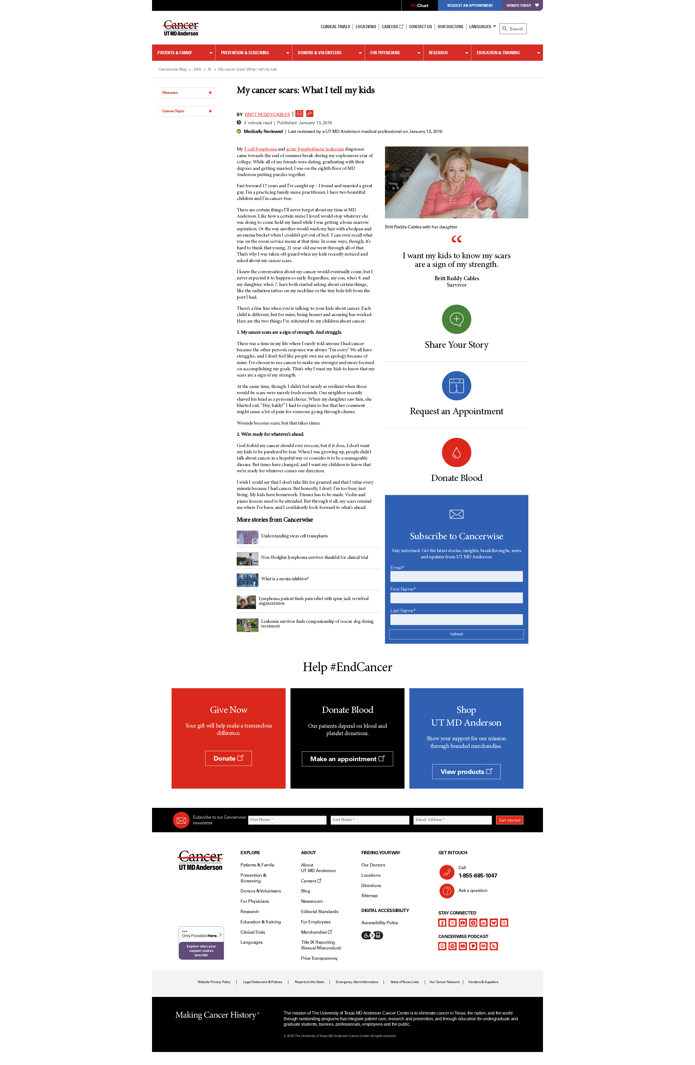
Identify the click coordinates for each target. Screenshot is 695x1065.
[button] (299, 112)
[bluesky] (494, 923)
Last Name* (403, 611)
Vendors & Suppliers (483, 982)
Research (438, 52)
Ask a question (473, 890)
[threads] (504, 923)
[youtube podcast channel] (463, 946)
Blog (305, 891)
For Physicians (385, 52)
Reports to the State (309, 982)
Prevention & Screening (245, 52)
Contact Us (420, 26)
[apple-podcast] (442, 946)
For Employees (316, 921)
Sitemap (369, 895)
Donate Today (519, 5)
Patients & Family (174, 52)
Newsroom (312, 901)
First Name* (403, 589)
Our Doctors (450, 26)
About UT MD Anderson (318, 867)
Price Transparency (319, 958)
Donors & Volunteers (319, 52)
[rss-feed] (494, 946)
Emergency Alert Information (357, 982)
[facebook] (442, 923)
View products (463, 772)
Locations (370, 875)
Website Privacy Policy (214, 982)
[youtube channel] (463, 923)
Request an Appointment (470, 5)
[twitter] (452, 923)
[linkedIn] (483, 923)
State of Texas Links (405, 982)
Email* (397, 568)
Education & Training (498, 52)
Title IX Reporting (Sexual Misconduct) (321, 945)
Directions (371, 885)
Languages (480, 26)
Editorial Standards (320, 911)
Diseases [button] (170, 92)
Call (478, 872)
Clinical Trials (335, 26)
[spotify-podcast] (452, 946)
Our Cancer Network (444, 982)
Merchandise (314, 932)
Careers (390, 26)
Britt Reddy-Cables (267, 114)
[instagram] (473, 923)
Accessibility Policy (379, 922)
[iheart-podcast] (483, 946)
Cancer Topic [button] (173, 111)
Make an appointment (344, 759)
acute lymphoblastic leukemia (315, 149)
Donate (225, 758)
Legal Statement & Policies (262, 982)
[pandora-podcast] (473, 946)
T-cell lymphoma (260, 149)
